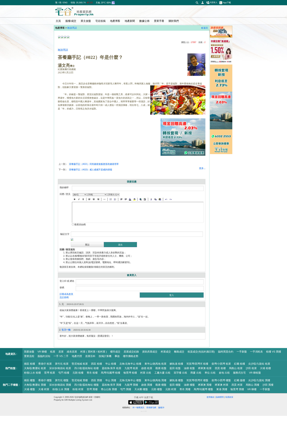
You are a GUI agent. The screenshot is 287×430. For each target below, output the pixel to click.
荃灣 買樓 (92, 389)
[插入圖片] (145, 199)
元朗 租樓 (77, 372)
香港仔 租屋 (45, 363)
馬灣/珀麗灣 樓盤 (203, 389)
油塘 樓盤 (189, 384)
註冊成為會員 (66, 294)
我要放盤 (29, 351)
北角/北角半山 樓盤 (130, 380)
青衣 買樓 (185, 389)
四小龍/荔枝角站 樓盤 (86, 384)
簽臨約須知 (44, 356)
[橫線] (104, 199)
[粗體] (74, 199)
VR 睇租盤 (255, 372)
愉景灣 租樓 (130, 372)
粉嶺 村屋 (77, 389)
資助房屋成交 (149, 351)
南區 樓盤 (29, 380)
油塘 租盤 (189, 368)
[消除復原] (170, 199)
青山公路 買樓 (109, 389)
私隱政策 (229, 397)
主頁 (58, 21)
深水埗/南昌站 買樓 (60, 384)
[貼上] (160, 199)
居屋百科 (90, 356)
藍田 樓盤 (175, 384)
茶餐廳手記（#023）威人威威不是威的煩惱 (90, 169)
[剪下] (151, 199)
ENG (65, 2)
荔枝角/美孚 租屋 (111, 368)
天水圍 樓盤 (141, 389)
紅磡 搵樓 (239, 380)
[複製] (155, 199)
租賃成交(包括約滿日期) (201, 351)
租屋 (52, 351)
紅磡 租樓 (239, 363)
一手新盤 (242, 351)
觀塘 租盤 (160, 368)
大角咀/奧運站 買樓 (35, 384)
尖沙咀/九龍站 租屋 (259, 363)
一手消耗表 (256, 351)
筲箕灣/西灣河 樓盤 (197, 380)
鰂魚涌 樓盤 (176, 380)
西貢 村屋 (237, 384)
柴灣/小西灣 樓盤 (221, 380)
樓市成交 (115, 351)
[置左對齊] (89, 199)
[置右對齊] (98, 199)
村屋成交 (166, 351)
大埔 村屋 (43, 389)
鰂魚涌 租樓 (176, 363)
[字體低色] (134, 199)
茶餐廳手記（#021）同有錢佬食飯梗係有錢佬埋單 (94, 164)
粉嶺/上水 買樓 (60, 389)
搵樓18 (161, 407)
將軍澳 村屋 (221, 384)
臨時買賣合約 (225, 351)
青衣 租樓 (92, 372)
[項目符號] (115, 199)
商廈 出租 (195, 372)
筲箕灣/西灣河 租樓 (197, 363)
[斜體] (79, 199)
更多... (202, 168)
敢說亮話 (72, 28)
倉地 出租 (224, 372)
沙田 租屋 (251, 368)
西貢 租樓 (220, 368)
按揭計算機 (105, 356)
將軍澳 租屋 (205, 368)
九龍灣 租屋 (131, 368)
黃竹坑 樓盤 (61, 380)
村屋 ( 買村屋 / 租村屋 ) (93, 351)
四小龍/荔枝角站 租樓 (86, 368)
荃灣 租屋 (49, 372)
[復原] (166, 199)
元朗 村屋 (170, 389)
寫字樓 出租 (180, 372)
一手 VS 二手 (61, 356)
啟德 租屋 (146, 368)
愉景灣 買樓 (237, 389)
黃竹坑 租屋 (61, 363)
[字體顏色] (130, 199)
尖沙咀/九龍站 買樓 (259, 380)
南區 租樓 (29, 363)
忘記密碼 (64, 297)
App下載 (227, 2)
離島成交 (179, 351)
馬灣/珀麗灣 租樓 (110, 372)
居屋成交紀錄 (131, 351)
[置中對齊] (94, 199)
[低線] (83, 199)
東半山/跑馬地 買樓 (155, 380)
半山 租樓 (110, 363)
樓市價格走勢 (130, 356)
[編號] (111, 199)
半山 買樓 (110, 380)
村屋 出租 (145, 372)
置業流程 (29, 356)
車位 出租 (210, 372)
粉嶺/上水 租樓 (32, 372)
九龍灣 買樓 (131, 384)
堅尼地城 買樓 (80, 380)
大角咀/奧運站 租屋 (35, 368)
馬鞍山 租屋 (235, 368)
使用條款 (210, 397)
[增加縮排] (126, 199)
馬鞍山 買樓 (252, 384)
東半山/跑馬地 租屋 (155, 363)
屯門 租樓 (63, 372)
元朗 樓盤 (156, 389)
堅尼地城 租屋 (80, 363)
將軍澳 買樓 (205, 384)
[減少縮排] (121, 199)
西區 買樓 (96, 380)
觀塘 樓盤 (160, 384)
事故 (117, 356)
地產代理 (77, 356)
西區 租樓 (96, 363)
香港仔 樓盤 (45, 380)
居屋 (61, 351)
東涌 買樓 (221, 389)
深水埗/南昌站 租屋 (60, 368)
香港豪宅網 (151, 407)
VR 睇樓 (42, 351)
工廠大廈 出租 (162, 372)
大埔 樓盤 (29, 389)
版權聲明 (220, 397)
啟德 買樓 (146, 384)
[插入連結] (140, 199)
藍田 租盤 (175, 368)
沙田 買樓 (267, 384)
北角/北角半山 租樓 (130, 363)
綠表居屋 (72, 351)
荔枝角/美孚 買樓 (111, 384)
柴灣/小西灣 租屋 (221, 363)
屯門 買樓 (125, 389)
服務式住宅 (239, 372)
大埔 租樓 (265, 368)
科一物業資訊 (138, 407)
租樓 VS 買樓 (273, 351)
